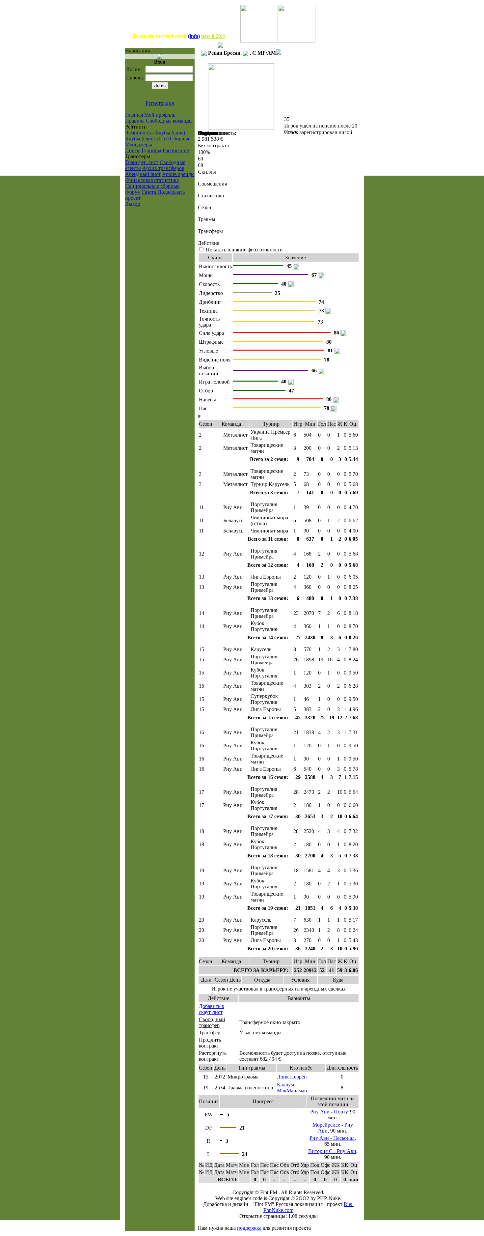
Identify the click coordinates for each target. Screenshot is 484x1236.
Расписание (176, 150)
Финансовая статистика (152, 180)
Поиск (132, 150)
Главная (134, 115)
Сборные (180, 138)
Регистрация (160, 103)
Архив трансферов (163, 168)
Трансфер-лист (141, 162)
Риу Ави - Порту (328, 1111)
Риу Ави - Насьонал (332, 1138)
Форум (133, 192)
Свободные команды (169, 121)
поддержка (249, 1228)
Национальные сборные (152, 186)
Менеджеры (138, 144)
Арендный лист (143, 174)
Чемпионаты (139, 132)
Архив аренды (178, 174)
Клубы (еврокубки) (147, 138)
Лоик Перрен (292, 1076)
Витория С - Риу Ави (332, 1151)
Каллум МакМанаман (292, 1087)
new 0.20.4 (213, 36)
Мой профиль (159, 115)
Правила (135, 121)
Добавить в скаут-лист (211, 1009)
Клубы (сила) (170, 132)
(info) (194, 36)
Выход (132, 204)
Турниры (151, 150)
